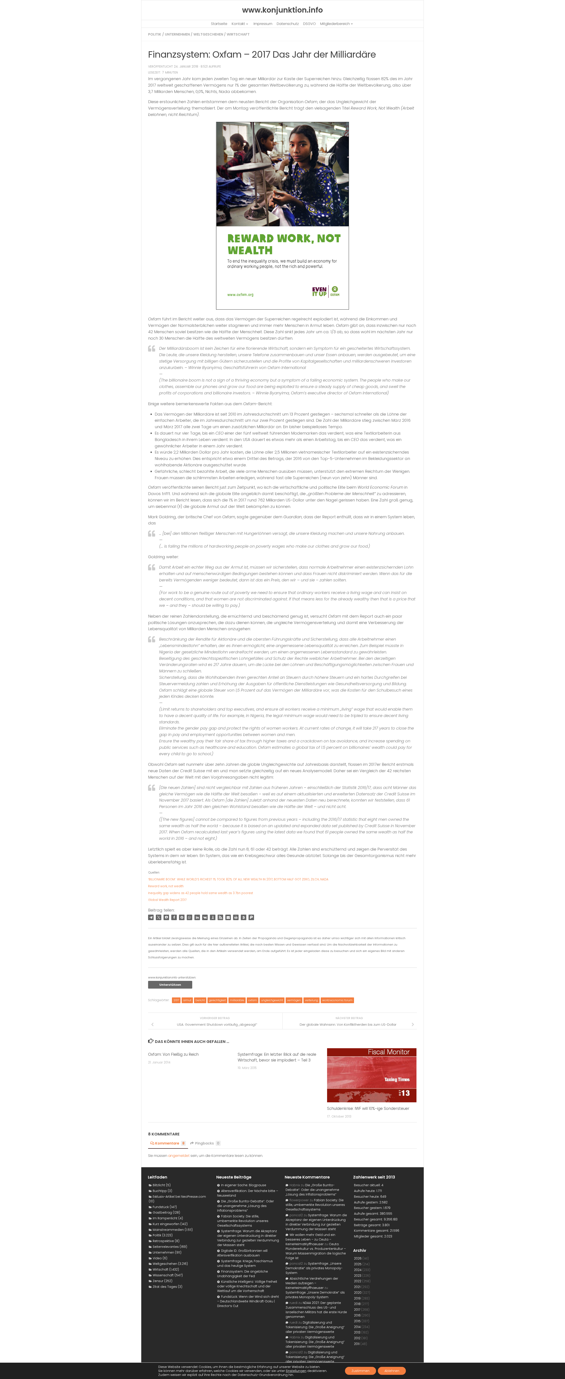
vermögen (294, 1000)
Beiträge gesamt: (368, 1225)
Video (157, 1258)
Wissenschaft (163, 1275)
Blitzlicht (159, 1185)
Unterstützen (170, 985)
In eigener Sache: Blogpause (243, 1185)
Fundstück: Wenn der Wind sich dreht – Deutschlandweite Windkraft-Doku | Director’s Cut (248, 1301)
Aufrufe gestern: (366, 1202)
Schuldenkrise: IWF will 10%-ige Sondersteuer (368, 1108)
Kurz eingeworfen (166, 1224)
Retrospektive (163, 1241)
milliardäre (237, 1000)
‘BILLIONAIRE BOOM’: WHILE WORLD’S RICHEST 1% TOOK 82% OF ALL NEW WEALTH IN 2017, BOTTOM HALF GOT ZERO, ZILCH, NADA (238, 879)
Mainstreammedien (168, 1230)
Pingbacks (207, 1143)
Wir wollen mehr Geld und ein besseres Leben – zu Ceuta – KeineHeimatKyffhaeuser (310, 1239)
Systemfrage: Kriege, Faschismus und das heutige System (245, 1263)
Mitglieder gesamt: (369, 1236)
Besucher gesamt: (369, 1219)
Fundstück (161, 1207)
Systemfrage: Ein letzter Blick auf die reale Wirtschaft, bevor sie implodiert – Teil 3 (277, 1057)
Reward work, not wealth (166, 886)
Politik (154, 34)
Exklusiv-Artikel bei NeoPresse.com (179, 1196)
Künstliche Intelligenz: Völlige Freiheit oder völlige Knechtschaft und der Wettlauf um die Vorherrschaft (247, 1286)
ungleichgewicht (272, 1000)
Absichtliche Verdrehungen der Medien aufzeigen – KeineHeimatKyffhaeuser (312, 1283)
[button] (151, 917)
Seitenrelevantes (166, 1247)
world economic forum (337, 1000)
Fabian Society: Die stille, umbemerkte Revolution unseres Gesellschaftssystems (242, 1221)
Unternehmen (177, 34)
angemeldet (179, 1155)
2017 (176, 1000)
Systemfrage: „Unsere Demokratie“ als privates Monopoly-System (314, 1268)
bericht (200, 1000)
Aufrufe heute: (365, 1191)
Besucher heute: (367, 1196)
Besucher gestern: (368, 1208)
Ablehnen (391, 1371)
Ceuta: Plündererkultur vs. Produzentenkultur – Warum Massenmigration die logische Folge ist (316, 1251)
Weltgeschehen (208, 34)
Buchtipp (160, 1191)
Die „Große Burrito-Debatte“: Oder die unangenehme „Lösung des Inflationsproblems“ (245, 1206)
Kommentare (170, 1143)
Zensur (158, 1281)
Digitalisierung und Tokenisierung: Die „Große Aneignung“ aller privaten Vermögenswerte (315, 1327)
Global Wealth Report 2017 (167, 900)
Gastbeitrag (162, 1212)
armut (187, 1000)
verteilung (311, 1000)
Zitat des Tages (165, 1286)
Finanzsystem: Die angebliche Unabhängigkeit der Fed (242, 1273)
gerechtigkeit (217, 1000)
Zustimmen (360, 1371)
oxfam (252, 1000)
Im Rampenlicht (165, 1218)
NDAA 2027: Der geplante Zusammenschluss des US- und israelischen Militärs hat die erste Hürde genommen (316, 1310)
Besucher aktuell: (367, 1185)
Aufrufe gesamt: (367, 1213)
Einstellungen (296, 1371)
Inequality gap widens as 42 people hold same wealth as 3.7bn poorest (200, 893)
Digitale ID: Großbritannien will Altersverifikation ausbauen (242, 1253)
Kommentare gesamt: (372, 1230)
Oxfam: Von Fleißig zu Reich (173, 1054)
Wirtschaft (238, 34)
